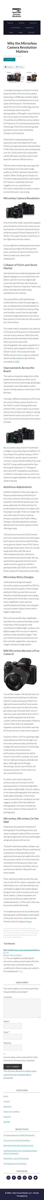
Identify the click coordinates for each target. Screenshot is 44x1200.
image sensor (20, 933)
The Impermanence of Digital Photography (19, 1135)
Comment (7, 997)
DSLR (5, 933)
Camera (25, 931)
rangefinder (16, 937)
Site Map (6, 1122)
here (29, 921)
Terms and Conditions (11, 1111)
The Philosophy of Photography (14, 1164)
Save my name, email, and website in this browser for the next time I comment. (20, 1059)
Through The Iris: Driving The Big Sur (16, 1140)
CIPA (17, 361)
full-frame (11, 933)
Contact (6, 1101)
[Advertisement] (23, 37)
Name (6, 1021)
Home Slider (30, 928)
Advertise (7, 1117)
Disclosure (7, 1106)
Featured (22, 928)
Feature (16, 928)
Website (7, 1043)
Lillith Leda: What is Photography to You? (18, 1145)
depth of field (33, 931)
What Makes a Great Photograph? (16, 1158)
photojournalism (26, 935)
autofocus (18, 931)
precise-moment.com (27, 16)
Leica (28, 933)
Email (6, 1032)
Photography (15, 935)
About (5, 1096)
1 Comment (9, 59)
